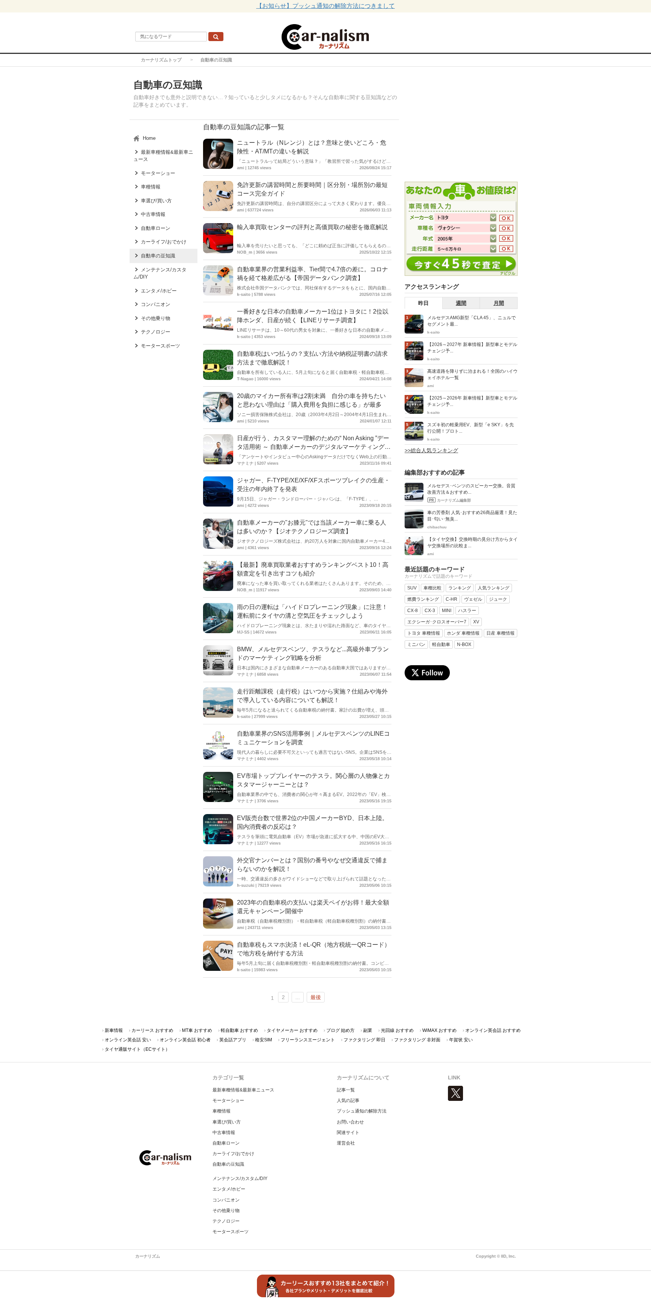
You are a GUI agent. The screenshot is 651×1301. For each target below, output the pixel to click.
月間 (499, 303)
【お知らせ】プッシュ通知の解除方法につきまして (325, 6)
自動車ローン (226, 1143)
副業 (367, 1030)
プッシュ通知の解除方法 (362, 1111)
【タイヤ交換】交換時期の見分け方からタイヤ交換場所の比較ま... (472, 542)
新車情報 (114, 1030)
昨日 (423, 303)
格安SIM (263, 1039)
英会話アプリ (232, 1039)
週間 (461, 303)
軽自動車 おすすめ (239, 1030)
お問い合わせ (350, 1122)
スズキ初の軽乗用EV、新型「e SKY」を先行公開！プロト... (470, 428)
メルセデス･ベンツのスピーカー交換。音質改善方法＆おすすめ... (471, 489)
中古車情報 (223, 1132)
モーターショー (228, 1100)
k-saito (244, 294)
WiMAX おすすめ (439, 1030)
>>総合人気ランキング (431, 450)
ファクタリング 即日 (364, 1039)
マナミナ (245, 463)
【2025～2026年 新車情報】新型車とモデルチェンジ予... (472, 401)
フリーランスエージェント (308, 1039)
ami (240, 167)
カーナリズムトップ (161, 60)
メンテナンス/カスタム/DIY (239, 1178)
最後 (315, 997)
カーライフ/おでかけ (233, 1153)
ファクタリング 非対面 (417, 1039)
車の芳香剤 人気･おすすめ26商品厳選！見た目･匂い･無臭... (472, 516)
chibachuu (436, 527)
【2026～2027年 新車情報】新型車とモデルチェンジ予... (472, 348)
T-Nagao (245, 379)
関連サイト (348, 1132)
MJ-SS (243, 632)
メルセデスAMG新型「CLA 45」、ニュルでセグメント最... (471, 321)
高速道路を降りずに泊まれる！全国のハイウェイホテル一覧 (472, 374)
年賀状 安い (461, 1039)
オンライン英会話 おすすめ (493, 1030)
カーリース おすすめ (152, 1030)
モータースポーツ (230, 1231)
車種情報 (221, 1111)
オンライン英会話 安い (128, 1039)
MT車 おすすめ (197, 1030)
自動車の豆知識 (228, 1164)
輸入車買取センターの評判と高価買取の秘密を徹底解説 (312, 227)
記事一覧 (346, 1090)
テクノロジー (226, 1221)
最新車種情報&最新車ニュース (243, 1090)
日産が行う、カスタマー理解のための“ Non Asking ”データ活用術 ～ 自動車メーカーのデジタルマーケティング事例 (314, 447)
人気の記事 (348, 1100)
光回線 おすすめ (397, 1030)
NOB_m (244, 252)
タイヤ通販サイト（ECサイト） (137, 1049)
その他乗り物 (226, 1210)
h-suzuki (245, 885)
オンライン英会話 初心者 (185, 1039)
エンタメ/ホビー (228, 1189)
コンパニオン (226, 1200)
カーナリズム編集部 (454, 500)
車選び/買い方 (226, 1122)
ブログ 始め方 (340, 1030)
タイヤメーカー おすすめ (292, 1030)
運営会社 (346, 1143)
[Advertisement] (461, 125)
